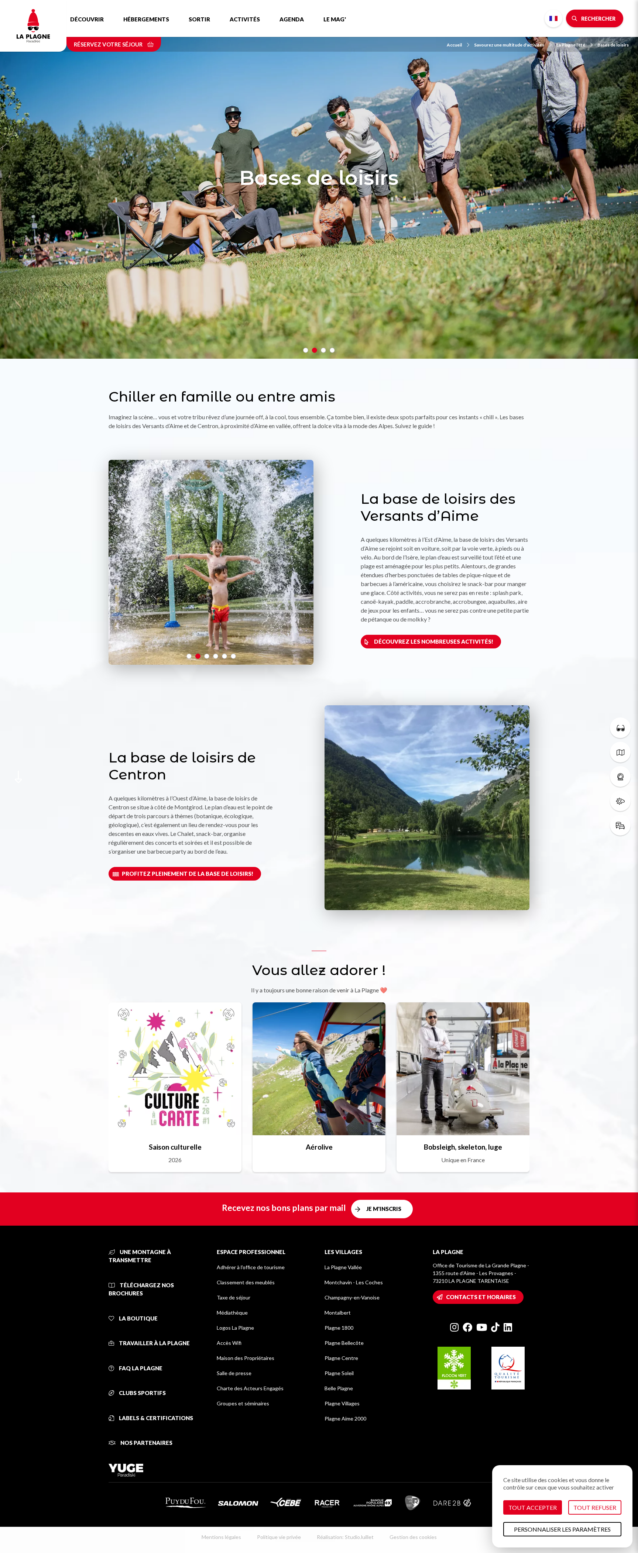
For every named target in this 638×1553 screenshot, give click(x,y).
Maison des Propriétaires (245, 1358)
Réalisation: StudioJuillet (345, 1537)
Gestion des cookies (413, 1537)
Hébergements (146, 19)
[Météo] (620, 801)
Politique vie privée (279, 1537)
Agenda (291, 19)
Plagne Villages (342, 1403)
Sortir (199, 19)
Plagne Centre (341, 1358)
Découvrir (87, 19)
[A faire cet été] (620, 727)
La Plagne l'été (570, 45)
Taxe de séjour (233, 1297)
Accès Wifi (229, 1343)
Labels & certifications (155, 1418)
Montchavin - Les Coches (354, 1282)
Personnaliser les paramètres (562, 1529)
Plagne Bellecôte (344, 1343)
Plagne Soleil (339, 1373)
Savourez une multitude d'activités (509, 45)
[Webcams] (620, 776)
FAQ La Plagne (140, 1368)
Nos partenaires (145, 1442)
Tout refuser (594, 1507)
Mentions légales (221, 1537)
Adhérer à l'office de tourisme (251, 1267)
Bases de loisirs (613, 45)
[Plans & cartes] (620, 752)
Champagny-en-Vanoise (352, 1297)
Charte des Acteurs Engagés (250, 1388)
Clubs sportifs (142, 1393)
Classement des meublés (246, 1282)
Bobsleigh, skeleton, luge (463, 1147)
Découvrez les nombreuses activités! (433, 641)
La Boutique (138, 1318)
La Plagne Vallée (343, 1267)
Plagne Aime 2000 (345, 1418)
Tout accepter (532, 1507)
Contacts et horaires (481, 1297)
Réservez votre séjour (109, 44)
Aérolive (319, 1147)
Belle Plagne (339, 1388)
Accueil (454, 45)
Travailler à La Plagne (154, 1343)
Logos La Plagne (235, 1328)
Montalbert (338, 1312)
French (553, 18)
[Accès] (620, 825)
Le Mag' (334, 19)
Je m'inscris (383, 1208)
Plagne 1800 (339, 1328)
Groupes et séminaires (243, 1403)
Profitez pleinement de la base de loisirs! (187, 873)
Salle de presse (234, 1373)
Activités (245, 19)
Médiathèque (232, 1312)
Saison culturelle (175, 1147)
